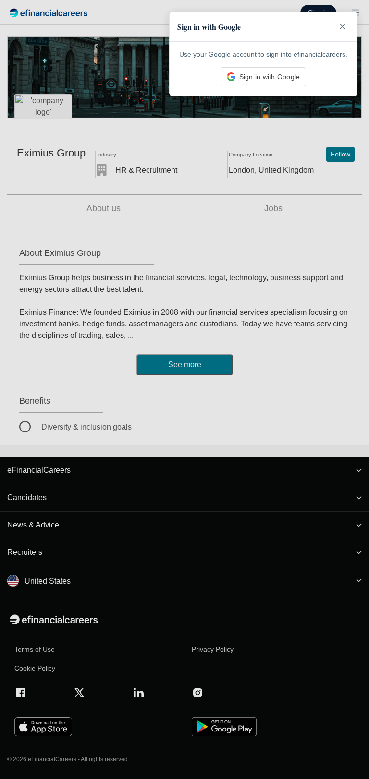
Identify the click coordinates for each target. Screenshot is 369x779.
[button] (184, 389)
